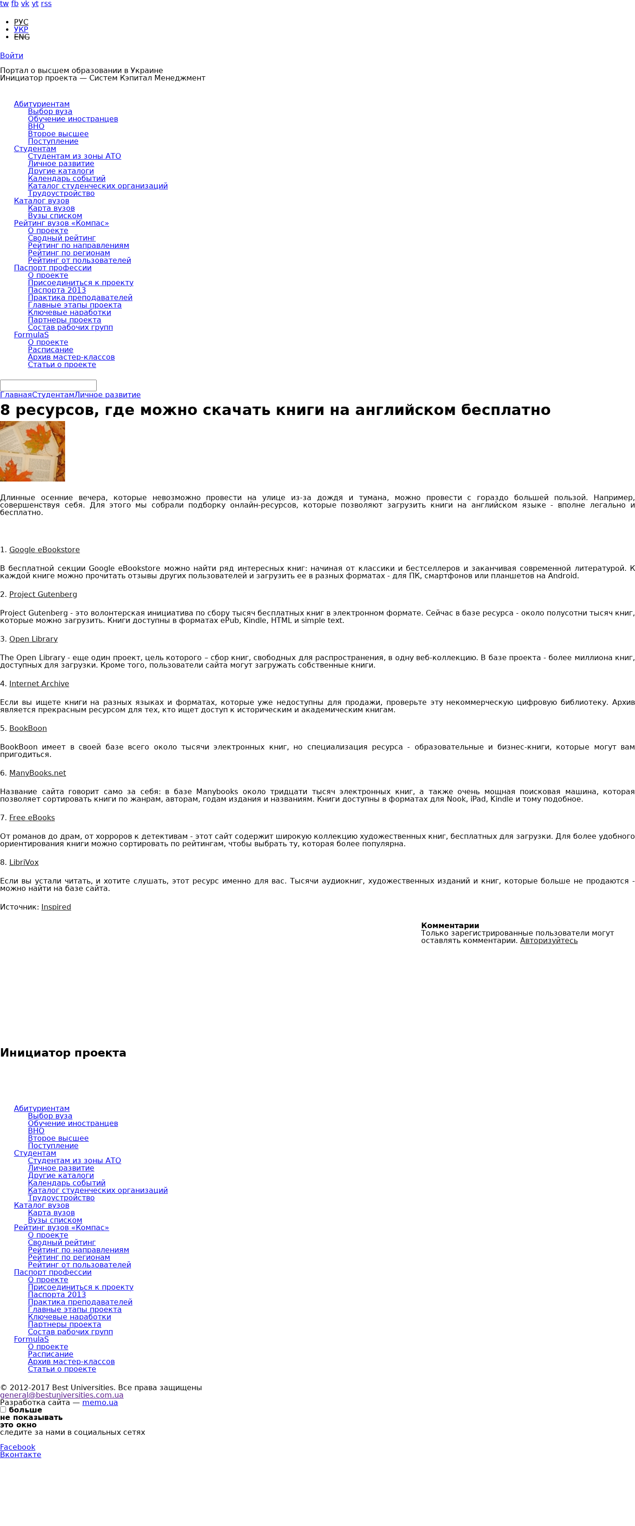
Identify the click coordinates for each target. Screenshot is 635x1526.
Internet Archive (39, 683)
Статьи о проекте (62, 364)
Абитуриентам (42, 104)
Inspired (56, 907)
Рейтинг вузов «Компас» (61, 223)
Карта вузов (51, 208)
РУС (21, 22)
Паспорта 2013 (57, 290)
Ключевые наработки (69, 312)
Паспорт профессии (53, 267)
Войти (11, 55)
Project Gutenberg (43, 594)
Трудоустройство (61, 193)
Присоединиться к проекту (80, 282)
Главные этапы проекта (75, 305)
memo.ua (100, 1402)
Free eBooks (32, 817)
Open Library (33, 639)
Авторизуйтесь (549, 940)
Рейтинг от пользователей (79, 260)
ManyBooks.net (37, 773)
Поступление (53, 141)
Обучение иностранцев (73, 118)
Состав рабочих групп (70, 327)
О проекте (48, 230)
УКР (21, 29)
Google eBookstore (44, 549)
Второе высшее (58, 133)
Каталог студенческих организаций (98, 185)
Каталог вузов (41, 200)
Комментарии (450, 926)
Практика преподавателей (80, 297)
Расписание (50, 349)
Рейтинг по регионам (69, 252)
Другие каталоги (61, 171)
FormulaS (31, 334)
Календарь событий (67, 178)
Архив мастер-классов (71, 357)
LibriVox (24, 862)
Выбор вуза (50, 111)
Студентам (35, 148)
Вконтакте (20, 1454)
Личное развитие (61, 163)
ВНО (36, 126)
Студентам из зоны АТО (74, 156)
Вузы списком (55, 215)
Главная (16, 394)
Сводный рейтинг (62, 238)
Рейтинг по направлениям (78, 245)
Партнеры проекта (64, 319)
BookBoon (28, 728)
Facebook (17, 1447)
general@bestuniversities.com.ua (62, 1395)
